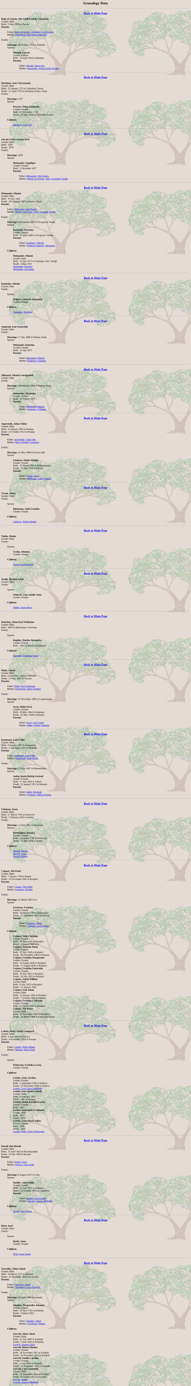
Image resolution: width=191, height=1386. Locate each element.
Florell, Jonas (20, 1162)
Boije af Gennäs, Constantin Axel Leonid (33, 32)
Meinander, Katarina (22, 266)
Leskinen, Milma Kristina (39, 794)
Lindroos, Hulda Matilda (24, 521)
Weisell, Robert (20, 856)
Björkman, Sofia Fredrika (39, 478)
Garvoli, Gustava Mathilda (39, 1201)
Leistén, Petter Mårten (24, 1047)
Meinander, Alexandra (23, 269)
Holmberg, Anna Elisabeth (27, 1287)
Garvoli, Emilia (20, 1379)
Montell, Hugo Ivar (35, 65)
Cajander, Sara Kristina (38, 926)
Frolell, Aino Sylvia (22, 1211)
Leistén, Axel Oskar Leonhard (27, 1088)
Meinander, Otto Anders (37, 176)
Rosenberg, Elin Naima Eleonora (30, 34)
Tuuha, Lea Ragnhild (23, 564)
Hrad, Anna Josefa (22, 1254)
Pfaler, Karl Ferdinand (24, 686)
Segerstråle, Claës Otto (25, 439)
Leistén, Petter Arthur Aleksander (28, 1131)
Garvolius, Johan (22, 1284)
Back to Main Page (95, 13)
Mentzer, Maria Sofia (25, 1049)
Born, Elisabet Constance (27, 442)
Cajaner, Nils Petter (23, 887)
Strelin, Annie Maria (22, 607)
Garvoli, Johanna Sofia (24, 1344)
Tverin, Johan (32, 476)
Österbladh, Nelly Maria (26, 758)
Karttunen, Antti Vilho (24, 755)
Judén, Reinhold (34, 792)
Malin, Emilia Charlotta (38, 725)
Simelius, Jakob (33, 1321)
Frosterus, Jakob (34, 923)
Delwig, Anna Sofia (24, 1164)
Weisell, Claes (19, 853)
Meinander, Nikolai (35, 358)
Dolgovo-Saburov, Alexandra (41, 245)
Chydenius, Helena (36, 1323)
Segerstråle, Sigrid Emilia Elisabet (43, 68)
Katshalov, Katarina (22, 312)
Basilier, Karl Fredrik (36, 1198)
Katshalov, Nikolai (35, 243)
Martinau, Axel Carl (22, 125)
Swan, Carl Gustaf (35, 722)
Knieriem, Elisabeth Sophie (26, 655)
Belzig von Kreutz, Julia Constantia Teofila (47, 179)
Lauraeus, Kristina (24, 889)
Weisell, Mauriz (20, 851)
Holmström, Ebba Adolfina (28, 689)
